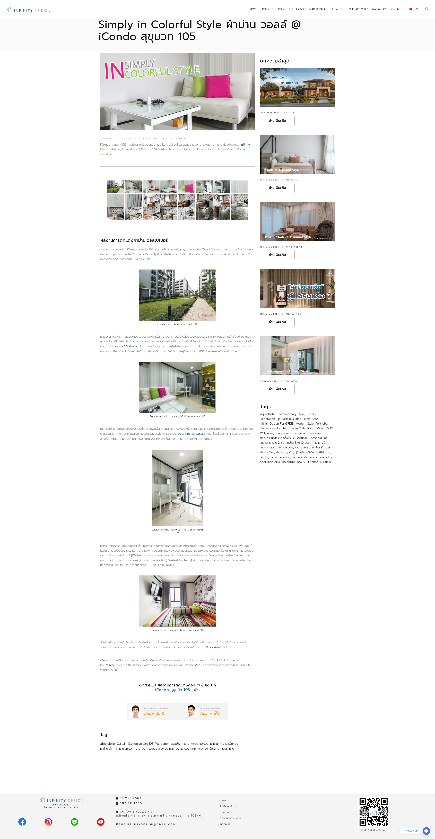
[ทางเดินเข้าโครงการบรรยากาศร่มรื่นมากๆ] (115, 186)
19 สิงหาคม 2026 (269, 180)
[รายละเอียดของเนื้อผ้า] (133, 200)
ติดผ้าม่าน (303, 438)
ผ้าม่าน (214, 743)
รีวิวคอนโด (310, 457)
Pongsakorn (294, 247)
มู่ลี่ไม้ (320, 452)
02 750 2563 (129, 798)
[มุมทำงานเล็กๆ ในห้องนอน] (204, 200)
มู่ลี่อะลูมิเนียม (308, 452)
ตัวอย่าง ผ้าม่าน (180, 743)
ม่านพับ (274, 457)
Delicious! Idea (291, 419)
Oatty (183, 139)
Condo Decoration (135, 139)
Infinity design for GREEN (277, 423)
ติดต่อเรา (225, 824)
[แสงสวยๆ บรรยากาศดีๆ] (221, 200)
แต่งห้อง (313, 462)
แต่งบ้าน (301, 462)
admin (290, 113)
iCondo (154, 139)
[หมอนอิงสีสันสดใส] (186, 186)
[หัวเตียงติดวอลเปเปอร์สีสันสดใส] (186, 200)
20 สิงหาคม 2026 (269, 113)
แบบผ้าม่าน (228, 748)
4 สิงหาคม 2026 (269, 381)
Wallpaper (162, 743)
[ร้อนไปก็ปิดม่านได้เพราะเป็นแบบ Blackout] (221, 186)
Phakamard (293, 314)
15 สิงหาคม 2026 (269, 314)
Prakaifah (293, 180)
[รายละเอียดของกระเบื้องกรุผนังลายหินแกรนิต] (239, 213)
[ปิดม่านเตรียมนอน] (168, 213)
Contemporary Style (290, 414)
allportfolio (107, 743)
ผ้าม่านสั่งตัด (285, 447)
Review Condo (270, 428)
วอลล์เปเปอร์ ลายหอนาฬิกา (158, 748)
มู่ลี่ (296, 452)
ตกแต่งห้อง (313, 433)
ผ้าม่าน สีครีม (302, 447)
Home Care (310, 419)
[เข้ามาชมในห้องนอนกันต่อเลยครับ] (151, 200)
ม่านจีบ (264, 457)
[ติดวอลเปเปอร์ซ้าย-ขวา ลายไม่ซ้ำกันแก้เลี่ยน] (168, 186)
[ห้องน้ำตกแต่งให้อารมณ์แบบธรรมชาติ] (221, 213)
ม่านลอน (297, 457)
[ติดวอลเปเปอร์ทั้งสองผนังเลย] (151, 186)
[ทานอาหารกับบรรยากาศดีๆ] (204, 186)
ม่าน (138, 748)
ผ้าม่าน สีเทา (107, 748)
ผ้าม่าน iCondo (229, 743)
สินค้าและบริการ (228, 806)
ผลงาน (223, 800)
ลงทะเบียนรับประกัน (230, 818)
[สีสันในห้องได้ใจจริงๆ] (168, 200)
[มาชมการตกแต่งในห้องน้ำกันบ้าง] (204, 213)
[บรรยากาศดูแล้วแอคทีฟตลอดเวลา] (133, 213)
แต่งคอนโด (288, 462)
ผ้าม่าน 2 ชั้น (276, 442)
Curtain (121, 743)
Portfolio (321, 423)
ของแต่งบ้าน (282, 433)
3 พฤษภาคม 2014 (110, 139)
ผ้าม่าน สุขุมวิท (125, 748)
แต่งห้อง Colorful (209, 748)
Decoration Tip (270, 419)
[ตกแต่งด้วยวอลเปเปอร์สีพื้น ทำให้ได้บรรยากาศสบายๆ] (115, 200)
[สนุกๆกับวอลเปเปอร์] (151, 213)
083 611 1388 (130, 803)
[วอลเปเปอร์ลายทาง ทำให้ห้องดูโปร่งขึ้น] (239, 186)
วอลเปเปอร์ (325, 457)
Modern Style (305, 423)
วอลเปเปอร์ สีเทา (186, 748)
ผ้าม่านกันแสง (268, 447)
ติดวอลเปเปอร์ (199, 743)
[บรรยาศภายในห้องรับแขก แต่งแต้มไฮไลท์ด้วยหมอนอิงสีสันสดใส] (133, 186)
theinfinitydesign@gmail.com (147, 824)
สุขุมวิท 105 (166, 139)
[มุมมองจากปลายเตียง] (239, 200)
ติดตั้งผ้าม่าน (287, 438)
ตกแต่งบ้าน (298, 433)
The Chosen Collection (296, 428)
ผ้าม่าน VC (319, 442)
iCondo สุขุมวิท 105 (140, 743)
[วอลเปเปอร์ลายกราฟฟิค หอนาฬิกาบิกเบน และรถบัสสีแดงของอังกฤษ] (186, 213)
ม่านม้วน (285, 457)
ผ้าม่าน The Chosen (298, 442)
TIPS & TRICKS (324, 428)
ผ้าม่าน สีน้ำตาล (321, 447)
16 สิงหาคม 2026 (269, 247)
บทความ (224, 812)
